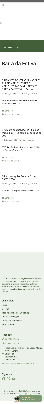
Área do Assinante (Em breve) (15, 312)
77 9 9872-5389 (12, 343)
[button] (18, 47)
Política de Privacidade (12, 320)
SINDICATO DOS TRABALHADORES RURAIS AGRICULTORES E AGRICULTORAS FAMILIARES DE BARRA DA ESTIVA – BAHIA (21, 85)
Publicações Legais (10, 316)
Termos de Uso (9, 324)
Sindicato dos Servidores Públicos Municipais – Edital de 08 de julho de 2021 (21, 132)
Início (4, 305)
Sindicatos (9, 110)
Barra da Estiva (12, 114)
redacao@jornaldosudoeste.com (19, 363)
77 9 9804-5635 (12, 339)
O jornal (5, 308)
